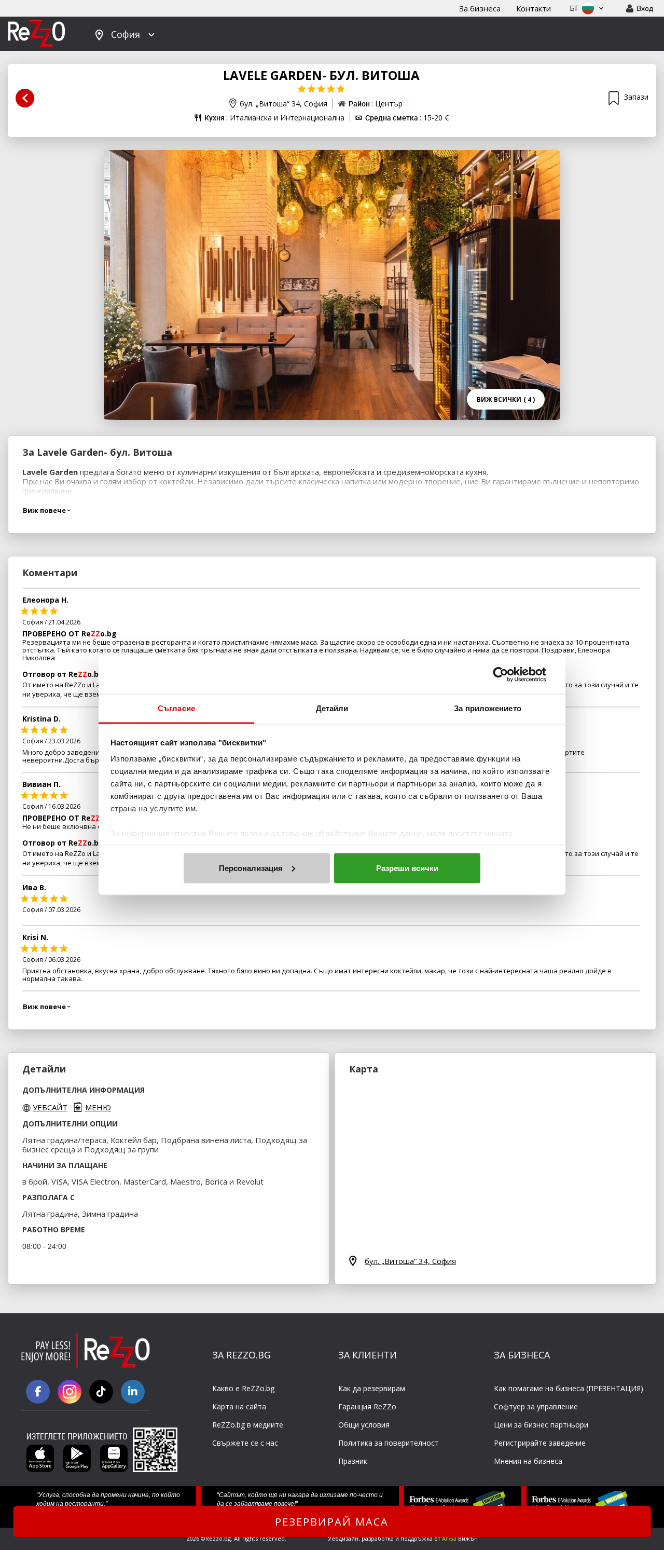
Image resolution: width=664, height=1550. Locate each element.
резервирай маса (332, 1522)
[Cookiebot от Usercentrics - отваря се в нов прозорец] (508, 674)
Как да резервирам (371, 1388)
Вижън (460, 1538)
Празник (352, 1461)
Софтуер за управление (536, 1406)
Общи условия (364, 1425)
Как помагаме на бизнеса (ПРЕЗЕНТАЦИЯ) (568, 1388)
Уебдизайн (343, 1538)
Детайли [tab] (332, 708)
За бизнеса (480, 8)
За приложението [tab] (487, 708)
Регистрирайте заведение (540, 1443)
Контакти (533, 8)
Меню (98, 1107)
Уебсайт (50, 1107)
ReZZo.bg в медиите (247, 1425)
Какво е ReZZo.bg (243, 1388)
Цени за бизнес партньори (541, 1425)
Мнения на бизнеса (528, 1461)
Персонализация (251, 867)
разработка (378, 1538)
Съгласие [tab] (176, 708)
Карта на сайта (239, 1406)
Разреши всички (407, 867)
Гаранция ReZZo (367, 1406)
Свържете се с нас (245, 1443)
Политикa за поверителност (388, 1443)
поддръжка (416, 1538)
